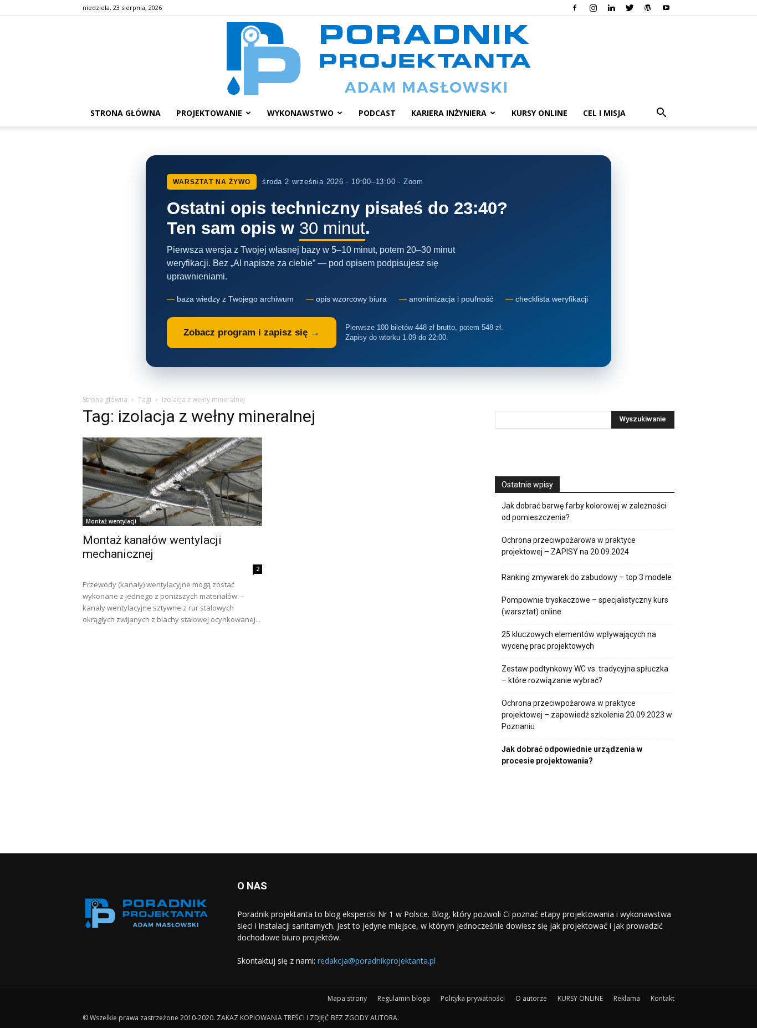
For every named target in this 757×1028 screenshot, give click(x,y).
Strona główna (125, 113)
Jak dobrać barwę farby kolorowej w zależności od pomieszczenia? (584, 511)
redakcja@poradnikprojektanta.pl (377, 960)
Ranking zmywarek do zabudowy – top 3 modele (587, 577)
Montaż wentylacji (111, 521)
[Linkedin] (611, 8)
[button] (661, 114)
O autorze (531, 998)
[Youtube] (666, 8)
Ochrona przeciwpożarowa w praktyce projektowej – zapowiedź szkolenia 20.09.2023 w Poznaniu (587, 715)
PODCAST (377, 113)
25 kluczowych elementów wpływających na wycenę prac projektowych (579, 640)
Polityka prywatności (473, 998)
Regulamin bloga (403, 998)
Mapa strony (347, 998)
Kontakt (662, 998)
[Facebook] (574, 8)
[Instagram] (593, 8)
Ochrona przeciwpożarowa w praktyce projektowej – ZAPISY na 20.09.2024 (569, 546)
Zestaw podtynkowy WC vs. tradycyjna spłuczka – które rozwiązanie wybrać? (585, 674)
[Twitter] (629, 8)
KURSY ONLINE (539, 113)
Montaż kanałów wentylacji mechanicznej (152, 547)
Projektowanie (209, 113)
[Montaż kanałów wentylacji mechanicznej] (172, 481)
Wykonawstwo (300, 113)
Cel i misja (604, 113)
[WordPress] (648, 8)
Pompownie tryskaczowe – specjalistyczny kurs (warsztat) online (585, 606)
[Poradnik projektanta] (379, 58)
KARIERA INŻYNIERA (449, 113)
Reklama (626, 998)
